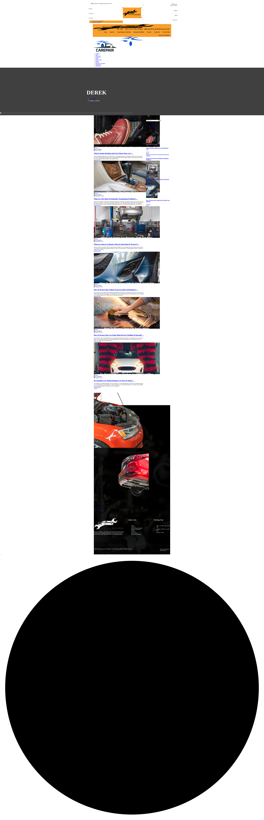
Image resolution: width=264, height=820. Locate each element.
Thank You (98, 66)
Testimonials (98, 64)
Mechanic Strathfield (139, 32)
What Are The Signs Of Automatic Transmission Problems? (116, 199)
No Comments (98, 149)
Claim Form (98, 56)
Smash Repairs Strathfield (124, 32)
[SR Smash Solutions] (105, 51)
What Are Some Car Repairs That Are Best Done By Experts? (116, 244)
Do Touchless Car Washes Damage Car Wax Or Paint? (114, 380)
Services (97, 62)
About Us (112, 32)
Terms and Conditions (164, 35)
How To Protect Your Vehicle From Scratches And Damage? (116, 290)
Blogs (97, 54)
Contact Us (157, 32)
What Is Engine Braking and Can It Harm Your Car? (113, 153)
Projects (149, 32)
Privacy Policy (166, 32)
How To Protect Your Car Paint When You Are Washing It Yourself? (119, 335)
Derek (96, 147)
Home (105, 32)
